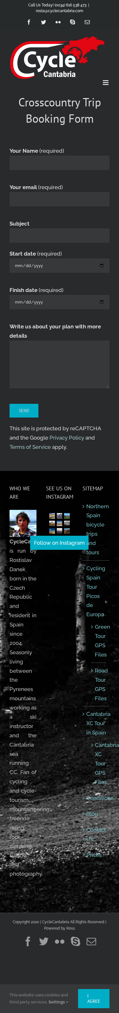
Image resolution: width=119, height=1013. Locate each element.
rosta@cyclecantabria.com (59, 11)
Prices (94, 855)
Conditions (96, 798)
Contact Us (96, 834)
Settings (57, 1002)
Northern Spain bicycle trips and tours (96, 529)
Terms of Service (30, 447)
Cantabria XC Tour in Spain (96, 723)
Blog (92, 813)
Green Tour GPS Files (99, 641)
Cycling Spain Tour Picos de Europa (95, 591)
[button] (52, 516)
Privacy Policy (67, 437)
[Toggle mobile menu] (106, 82)
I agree (93, 998)
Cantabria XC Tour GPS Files (99, 763)
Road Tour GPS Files (99, 684)
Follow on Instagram (59, 543)
